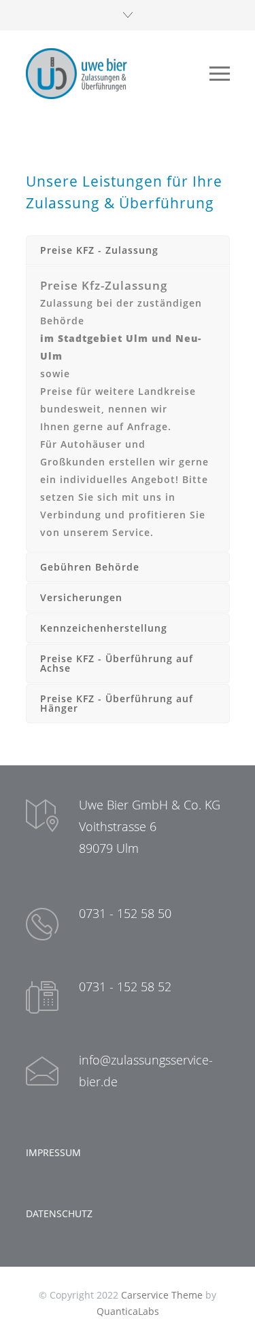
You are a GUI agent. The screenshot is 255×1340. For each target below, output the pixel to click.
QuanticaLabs (128, 1311)
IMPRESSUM (53, 1152)
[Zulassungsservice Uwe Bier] (117, 73)
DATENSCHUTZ (59, 1213)
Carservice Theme (162, 1294)
